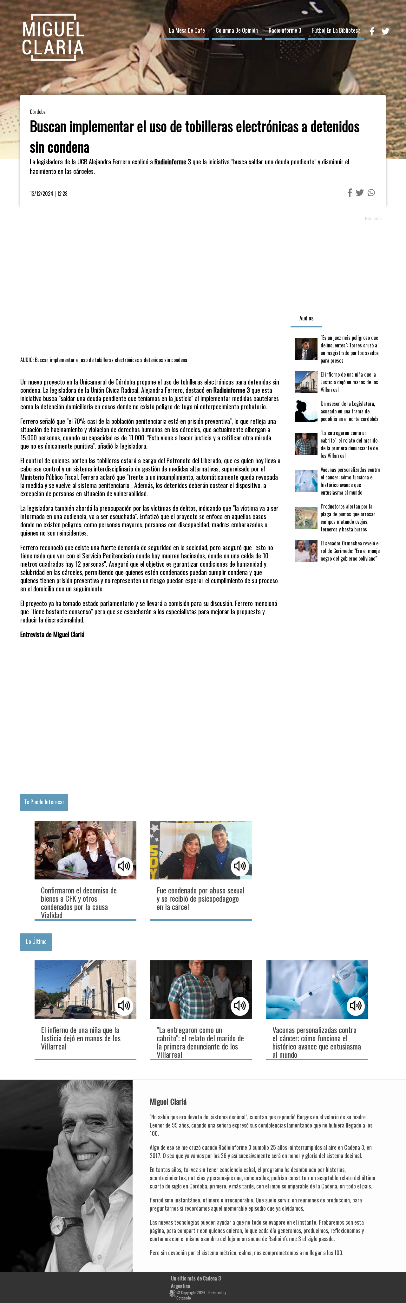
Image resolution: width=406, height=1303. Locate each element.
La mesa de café (187, 30)
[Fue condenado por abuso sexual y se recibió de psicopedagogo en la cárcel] (201, 870)
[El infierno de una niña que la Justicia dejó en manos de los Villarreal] (338, 382)
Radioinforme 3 (285, 30)
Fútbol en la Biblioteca (336, 30)
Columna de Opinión (237, 30)
